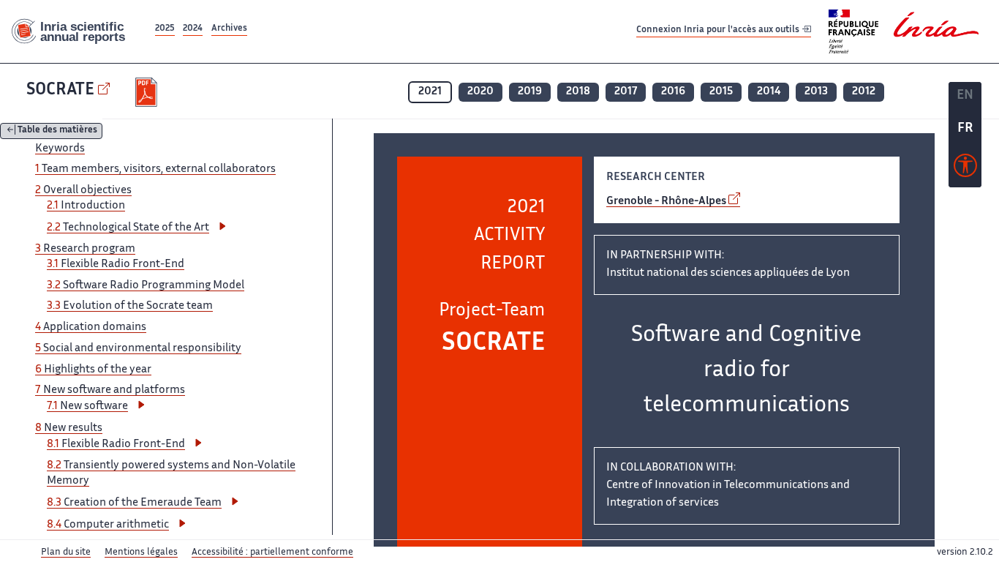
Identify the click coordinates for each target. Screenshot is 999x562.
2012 (863, 92)
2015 (721, 92)
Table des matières (57, 131)
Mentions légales (141, 552)
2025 (165, 29)
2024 (193, 29)
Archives (229, 29)
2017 (625, 92)
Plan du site (66, 552)
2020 (480, 92)
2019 (530, 92)
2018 (578, 92)
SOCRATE (60, 90)
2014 (768, 92)
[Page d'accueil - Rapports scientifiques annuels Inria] (76, 32)
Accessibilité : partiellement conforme (272, 552)
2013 (816, 92)
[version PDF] (148, 92)
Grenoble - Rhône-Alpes (666, 201)
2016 (673, 92)
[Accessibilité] (965, 169)
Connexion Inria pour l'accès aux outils (719, 31)
